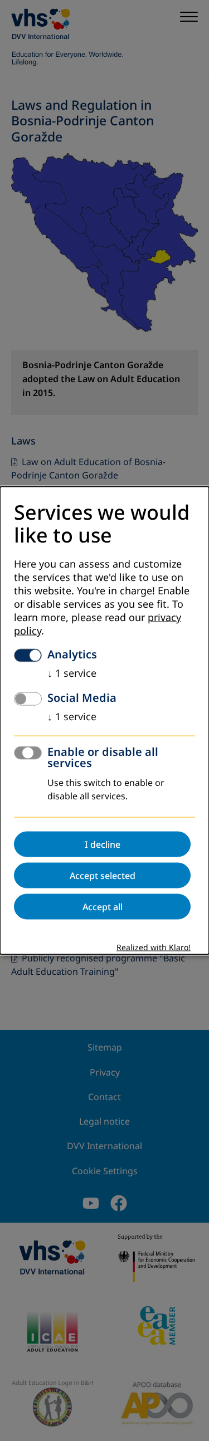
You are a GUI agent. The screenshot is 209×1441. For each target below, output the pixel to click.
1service (71, 673)
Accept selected (102, 876)
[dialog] (104, 720)
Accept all (102, 907)
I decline (102, 844)
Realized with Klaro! (153, 948)
